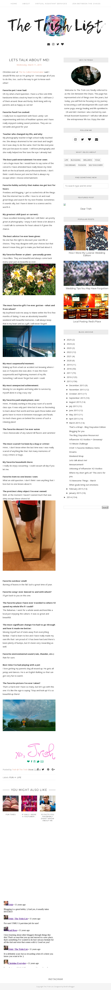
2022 (69, 352)
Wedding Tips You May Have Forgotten (87, 288)
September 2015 (77, 398)
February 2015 (76, 488)
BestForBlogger (69, 987)
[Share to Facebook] (38, 769)
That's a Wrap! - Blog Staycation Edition (87, 427)
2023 (69, 348)
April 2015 (74, 418)
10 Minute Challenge (78, 443)
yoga (97, 160)
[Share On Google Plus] (53, 769)
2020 (69, 360)
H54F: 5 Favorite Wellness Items (84, 447)
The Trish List (48, 987)
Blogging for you (76, 431)
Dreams (73, 452)
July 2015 (73, 406)
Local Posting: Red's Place (87, 321)
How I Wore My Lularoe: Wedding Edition (87, 254)
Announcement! (76, 464)
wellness (87, 160)
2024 (69, 343)
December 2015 (76, 385)
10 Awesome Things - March (82, 480)
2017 (69, 373)
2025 (69, 339)
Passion (82, 165)
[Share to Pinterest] (48, 769)
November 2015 (77, 389)
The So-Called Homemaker (31, 72)
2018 (69, 368)
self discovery (96, 165)
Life (19, 777)
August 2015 (75, 402)
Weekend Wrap (76, 456)
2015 (69, 381)
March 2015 (74, 422)
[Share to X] (43, 769)
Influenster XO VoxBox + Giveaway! (85, 439)
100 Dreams (70, 165)
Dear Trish (86, 209)
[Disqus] (29, 863)
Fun (11, 777)
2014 (69, 497)
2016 (69, 377)
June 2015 (74, 410)
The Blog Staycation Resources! (84, 435)
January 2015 (75, 493)
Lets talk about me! (78, 460)
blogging (76, 160)
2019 (69, 364)
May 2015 (74, 414)
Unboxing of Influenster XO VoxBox (85, 468)
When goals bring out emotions (83, 484)
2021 (69, 356)
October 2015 (75, 393)
